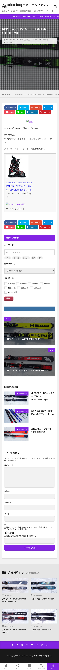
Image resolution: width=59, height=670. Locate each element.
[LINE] (20, 112)
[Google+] (36, 107)
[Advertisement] (29, 72)
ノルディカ (33, 40)
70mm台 (45, 40)
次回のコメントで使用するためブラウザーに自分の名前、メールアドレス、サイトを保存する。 (29, 528)
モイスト (16, 258)
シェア (18, 668)
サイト (6, 514)
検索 (8, 298)
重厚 (40, 258)
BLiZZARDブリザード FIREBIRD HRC (42, 430)
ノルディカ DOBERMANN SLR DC (14, 631)
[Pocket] (9, 112)
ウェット (26, 258)
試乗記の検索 (25, 11)
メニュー (29, 668)
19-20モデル (23, 40)
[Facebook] (10, 107)
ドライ (8, 258)
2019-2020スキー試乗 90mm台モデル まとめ (43, 412)
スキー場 (50, 11)
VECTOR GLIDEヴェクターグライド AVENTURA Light (43, 396)
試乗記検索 (41, 668)
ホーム (6, 668)
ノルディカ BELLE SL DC (42, 629)
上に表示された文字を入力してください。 (20, 536)
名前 (7, 491)
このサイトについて (10, 11)
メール (7, 503)
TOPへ (53, 668)
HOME (7, 94)
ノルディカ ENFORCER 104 (43, 599)
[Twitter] (23, 107)
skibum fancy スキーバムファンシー (29, 5)
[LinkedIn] (32, 112)
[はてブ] (48, 107)
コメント (8, 465)
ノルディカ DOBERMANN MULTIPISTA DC (14, 600)
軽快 (33, 258)
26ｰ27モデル (39, 11)
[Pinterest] (45, 112)
